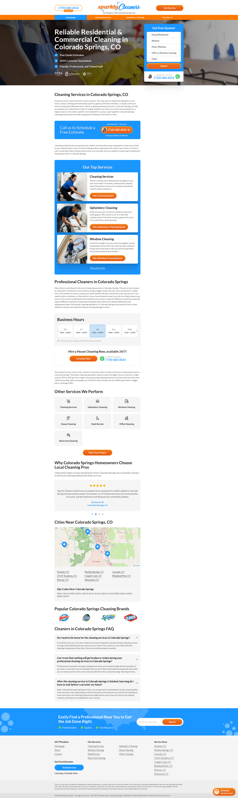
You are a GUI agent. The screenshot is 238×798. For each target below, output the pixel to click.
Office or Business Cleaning (164, 53)
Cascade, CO (118, 572)
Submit (163, 66)
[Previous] (58, 331)
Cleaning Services (103, 17)
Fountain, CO (63, 572)
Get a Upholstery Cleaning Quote (109, 227)
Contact (58, 754)
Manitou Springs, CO (94, 572)
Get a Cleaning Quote (103, 195)
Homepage (70, 17)
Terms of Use (153, 795)
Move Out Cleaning (96, 758)
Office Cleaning (126, 754)
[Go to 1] (92, 514)
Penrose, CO (63, 580)
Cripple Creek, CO (93, 576)
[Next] (137, 331)
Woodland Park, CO (121, 576)
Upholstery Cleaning (135, 17)
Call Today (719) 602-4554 (66, 773)
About (57, 750)
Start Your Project (97, 452)
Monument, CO (92, 580)
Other (154, 59)
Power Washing (159, 47)
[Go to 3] (99, 514)
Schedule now (69, 767)
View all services (97, 268)
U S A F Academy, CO (67, 576)
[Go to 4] (103, 514)
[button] (107, 554)
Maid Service (94, 754)
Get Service (170, 8)
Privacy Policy (164, 795)
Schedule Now (83, 358)
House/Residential (160, 34)
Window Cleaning (96, 750)
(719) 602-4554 (68, 8)
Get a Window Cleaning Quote (107, 258)
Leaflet (137, 565)
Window (155, 40)
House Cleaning (126, 750)
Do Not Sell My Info (139, 795)
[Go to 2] (96, 514)
